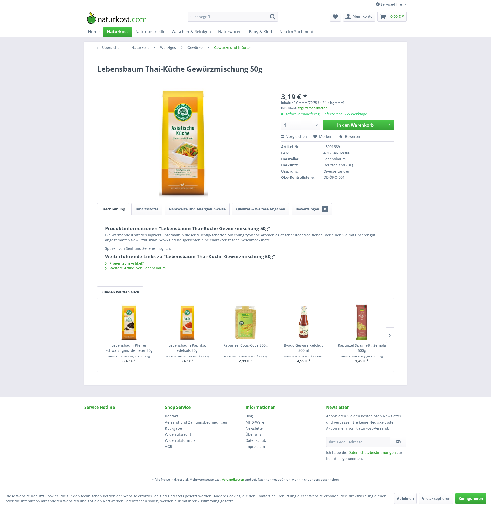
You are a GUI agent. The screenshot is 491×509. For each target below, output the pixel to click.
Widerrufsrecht (178, 434)
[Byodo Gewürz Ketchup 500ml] (303, 322)
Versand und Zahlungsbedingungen (196, 422)
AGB (168, 446)
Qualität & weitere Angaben (260, 209)
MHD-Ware (255, 422)
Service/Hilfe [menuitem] (391, 4)
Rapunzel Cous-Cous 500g (245, 345)
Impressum (255, 446)
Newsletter (255, 428)
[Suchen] (272, 17)
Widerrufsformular (181, 440)
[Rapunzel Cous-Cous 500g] (245, 322)
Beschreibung (113, 209)
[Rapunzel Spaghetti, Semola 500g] (362, 322)
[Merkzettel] (335, 17)
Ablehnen (405, 498)
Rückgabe (173, 428)
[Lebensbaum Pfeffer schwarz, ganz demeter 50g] (129, 322)
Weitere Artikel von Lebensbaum (137, 268)
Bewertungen (311, 209)
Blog (249, 416)
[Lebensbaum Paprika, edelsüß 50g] (187, 322)
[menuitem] (233, 17)
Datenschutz (256, 440)
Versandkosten (233, 479)
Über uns (253, 434)
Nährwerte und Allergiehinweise (197, 209)
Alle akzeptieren (436, 498)
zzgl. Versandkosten (312, 108)
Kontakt (171, 416)
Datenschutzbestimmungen (372, 452)
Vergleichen (296, 136)
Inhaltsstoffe (147, 209)
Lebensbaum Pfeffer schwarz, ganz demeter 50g (129, 348)
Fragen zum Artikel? (126, 263)
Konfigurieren (471, 498)
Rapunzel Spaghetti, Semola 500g (362, 348)
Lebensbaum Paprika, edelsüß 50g (187, 348)
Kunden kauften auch (120, 292)
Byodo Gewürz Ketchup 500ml (304, 348)
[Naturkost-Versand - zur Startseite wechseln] (116, 18)
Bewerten (352, 136)
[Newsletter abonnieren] (398, 442)
